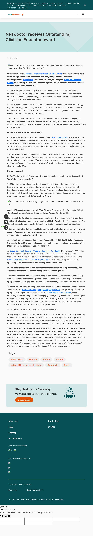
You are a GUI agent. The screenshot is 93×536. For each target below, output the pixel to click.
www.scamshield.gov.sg (17, 8)
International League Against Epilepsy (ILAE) (41, 289)
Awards (59, 359)
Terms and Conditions (17, 484)
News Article (17, 359)
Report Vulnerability (35, 490)
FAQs (10, 427)
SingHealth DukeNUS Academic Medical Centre (27, 260)
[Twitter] (10, 450)
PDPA (29, 484)
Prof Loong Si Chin (60, 137)
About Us (13, 421)
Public (67, 365)
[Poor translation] (7, 516)
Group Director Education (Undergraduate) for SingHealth (35, 251)
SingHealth (53, 365)
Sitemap (12, 432)
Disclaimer (12, 490)
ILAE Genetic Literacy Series (59, 292)
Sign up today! (24, 400)
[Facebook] (16, 450)
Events (51, 427)
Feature (33, 359)
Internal (46, 359)
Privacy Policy (15, 438)
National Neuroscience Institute (26, 365)
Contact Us (53, 421)
